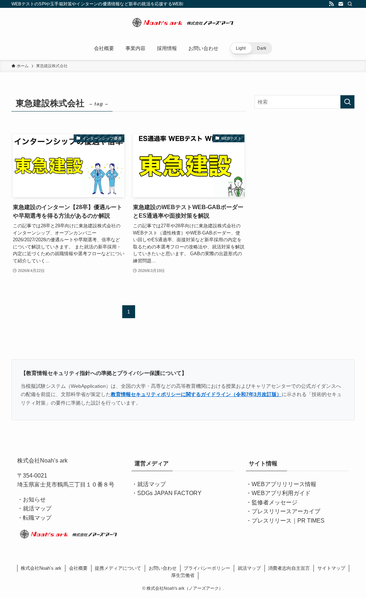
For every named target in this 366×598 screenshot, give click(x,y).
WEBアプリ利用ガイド (281, 493)
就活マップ (151, 484)
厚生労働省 (182, 575)
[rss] (331, 4)
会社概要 (78, 568)
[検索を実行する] (347, 102)
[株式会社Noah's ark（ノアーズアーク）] (183, 23)
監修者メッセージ (274, 502)
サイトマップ (331, 568)
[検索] (350, 4)
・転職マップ (34, 518)
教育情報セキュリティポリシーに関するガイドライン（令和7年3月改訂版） (196, 394)
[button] (251, 48)
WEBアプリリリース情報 (284, 484)
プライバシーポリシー (207, 568)
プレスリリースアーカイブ (286, 511)
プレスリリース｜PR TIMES (288, 521)
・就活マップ (34, 508)
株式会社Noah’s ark (41, 568)
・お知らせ (31, 499)
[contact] (340, 4)
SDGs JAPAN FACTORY (169, 493)
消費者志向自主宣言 (289, 568)
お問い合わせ (163, 568)
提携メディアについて (118, 568)
